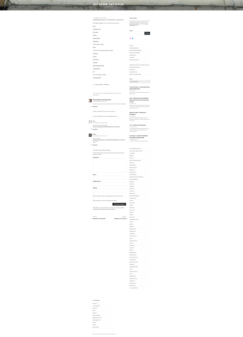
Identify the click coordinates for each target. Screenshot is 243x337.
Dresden (131, 183)
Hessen (131, 207)
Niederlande (132, 231)
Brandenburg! (132, 165)
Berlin (131, 158)
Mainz (131, 224)
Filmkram (131, 193)
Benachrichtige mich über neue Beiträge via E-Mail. (105, 200)
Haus (131, 205)
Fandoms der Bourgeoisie (135, 67)
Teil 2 (101, 23)
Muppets (131, 226)
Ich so (131, 210)
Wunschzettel (95, 327)
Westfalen (132, 280)
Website (95, 187)
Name (94, 174)
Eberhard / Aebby (134, 112)
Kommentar (96, 157)
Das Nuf (95, 35)
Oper (131, 238)
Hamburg (131, 202)
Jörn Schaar (95, 59)
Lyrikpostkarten (133, 55)
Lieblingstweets (99, 84)
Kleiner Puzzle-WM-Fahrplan (135, 74)
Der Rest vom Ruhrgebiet (135, 52)
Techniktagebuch (96, 320)
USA (130, 273)
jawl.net (95, 56)
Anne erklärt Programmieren (135, 150)
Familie (131, 188)
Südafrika (131, 264)
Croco (94, 134)
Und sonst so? (132, 271)
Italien (131, 212)
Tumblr (94, 322)
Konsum (131, 217)
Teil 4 (111, 50)
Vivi (94, 71)
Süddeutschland (133, 266)
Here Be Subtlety (96, 315)
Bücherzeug (132, 167)
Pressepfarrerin (96, 68)
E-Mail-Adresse (97, 181)
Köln (130, 214)
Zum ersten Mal (133, 287)
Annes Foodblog (96, 305)
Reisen (131, 247)
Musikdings (132, 228)
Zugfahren (132, 285)
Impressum (132, 57)
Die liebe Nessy (96, 38)
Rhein (131, 250)
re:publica (131, 245)
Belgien (131, 155)
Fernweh (131, 191)
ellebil (94, 47)
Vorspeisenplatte (97, 77)
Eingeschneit (132, 69)
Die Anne (131, 45)
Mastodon (95, 317)
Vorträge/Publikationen (134, 48)
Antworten (95, 106)
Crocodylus (95, 32)
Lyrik (130, 221)
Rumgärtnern (132, 254)
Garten (131, 200)
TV (130, 269)
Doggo (131, 181)
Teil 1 (96, 23)
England (131, 186)
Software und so (133, 261)
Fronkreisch (132, 198)
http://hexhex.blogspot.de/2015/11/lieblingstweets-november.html (106, 126)
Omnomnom (132, 236)
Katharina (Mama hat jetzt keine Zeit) (102, 99)
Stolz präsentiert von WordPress (109, 334)
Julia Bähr (95, 62)
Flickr (94, 310)
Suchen (131, 30)
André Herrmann (97, 29)
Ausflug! (131, 153)
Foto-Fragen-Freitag (134, 195)
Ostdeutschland (133, 240)
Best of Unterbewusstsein (135, 160)
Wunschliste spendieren (134, 23)
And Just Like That (133, 71)
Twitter (94, 324)
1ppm (94, 26)
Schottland (132, 259)
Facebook (95, 308)
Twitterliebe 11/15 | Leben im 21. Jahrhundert (106, 111)
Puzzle (131, 243)
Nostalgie (131, 233)
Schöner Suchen (133, 257)
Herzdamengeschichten (98, 65)
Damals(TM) (132, 174)
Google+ (94, 312)
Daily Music (132, 172)
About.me (95, 303)
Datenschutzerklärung (134, 59)
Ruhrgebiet (132, 252)
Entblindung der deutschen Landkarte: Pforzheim (139, 64)
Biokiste (131, 162)
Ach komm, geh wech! (108, 4)
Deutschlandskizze (133, 179)
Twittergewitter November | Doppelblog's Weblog (107, 116)
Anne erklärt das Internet (135, 148)
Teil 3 (107, 50)
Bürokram (132, 169)
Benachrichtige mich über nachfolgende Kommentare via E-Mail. (108, 196)
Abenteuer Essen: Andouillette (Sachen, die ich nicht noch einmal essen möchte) (139, 100)
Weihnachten (132, 278)
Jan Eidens (95, 53)
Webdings (106, 84)
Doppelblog (96, 41)
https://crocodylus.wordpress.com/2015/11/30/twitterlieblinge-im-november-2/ (109, 139)
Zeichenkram (132, 283)
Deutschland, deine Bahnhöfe (135, 50)
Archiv (131, 78)
